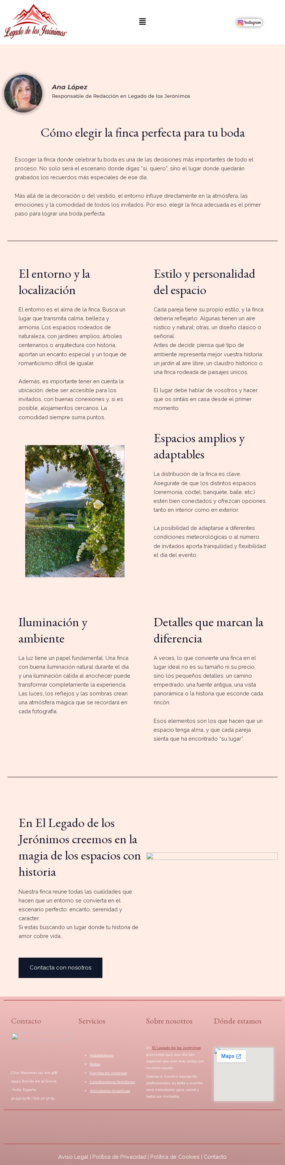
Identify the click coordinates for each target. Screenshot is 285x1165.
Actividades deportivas (110, 1091)
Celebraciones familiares (112, 1082)
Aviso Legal (73, 1157)
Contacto (215, 1157)
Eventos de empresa (108, 1073)
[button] (142, 22)
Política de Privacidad (119, 1157)
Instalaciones (102, 1055)
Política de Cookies (175, 1157)
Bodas (95, 1064)
